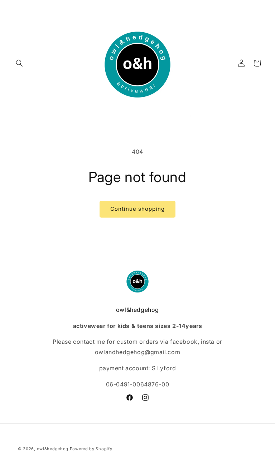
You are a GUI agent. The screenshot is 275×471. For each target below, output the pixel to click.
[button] (19, 63)
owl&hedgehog (52, 448)
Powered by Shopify (91, 448)
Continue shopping (137, 208)
